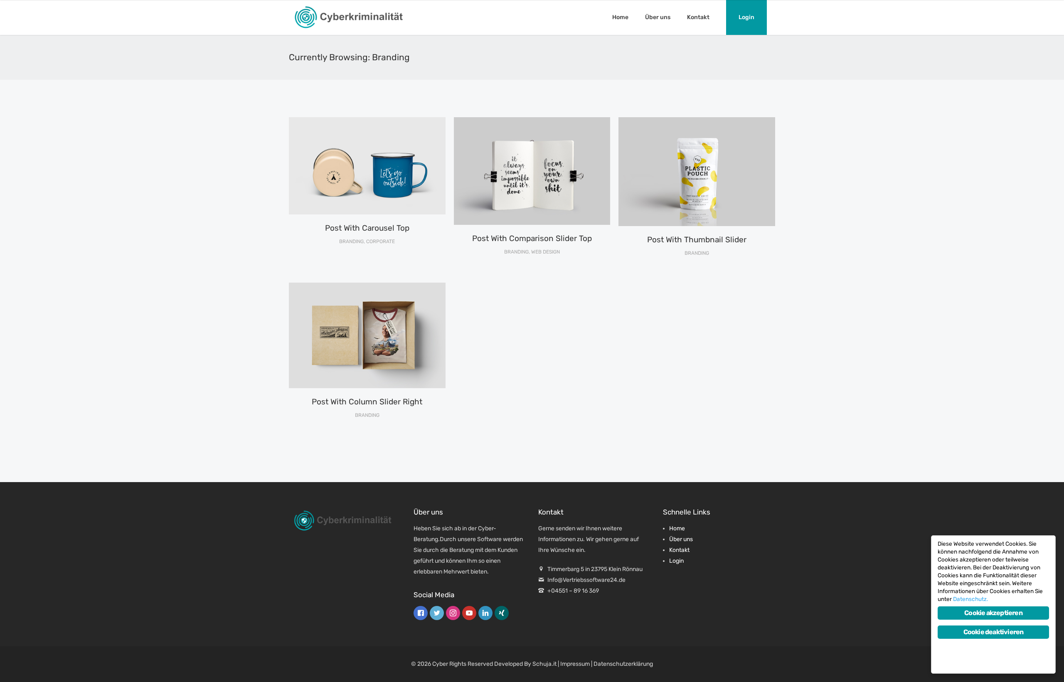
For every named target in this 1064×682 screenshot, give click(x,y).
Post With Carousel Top (367, 228)
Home (620, 17)
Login (746, 17)
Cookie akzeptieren (993, 613)
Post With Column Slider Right (367, 401)
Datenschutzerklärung (623, 663)
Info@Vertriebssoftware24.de (586, 580)
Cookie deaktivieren (993, 632)
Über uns (657, 17)
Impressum (575, 663)
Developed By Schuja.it (525, 663)
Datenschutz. (970, 599)
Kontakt (698, 17)
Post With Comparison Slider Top (532, 238)
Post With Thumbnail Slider (696, 239)
